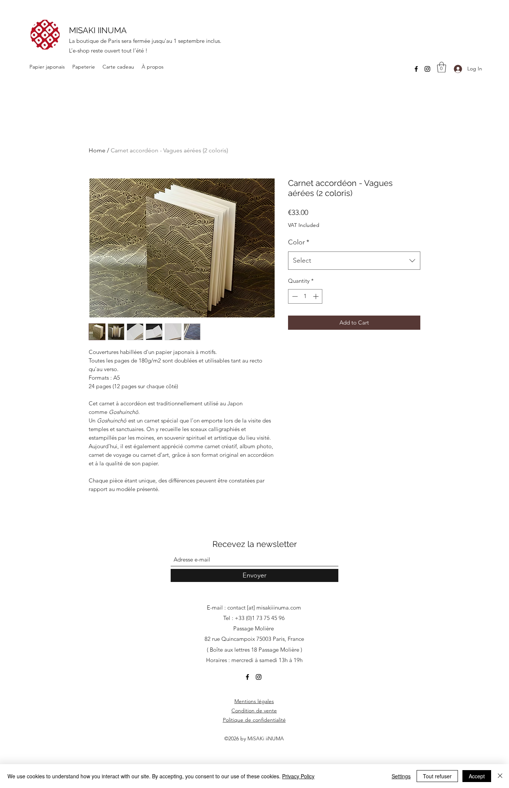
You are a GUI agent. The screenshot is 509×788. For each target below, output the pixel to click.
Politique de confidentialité (254, 719)
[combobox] (354, 260)
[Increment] (317, 296)
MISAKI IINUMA (98, 30)
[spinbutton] (305, 296)
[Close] (500, 776)
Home (97, 150)
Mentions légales (254, 701)
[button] (441, 67)
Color (298, 242)
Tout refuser (437, 776)
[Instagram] (427, 69)
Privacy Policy (298, 776)
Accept (477, 776)
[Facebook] (416, 69)
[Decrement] (294, 296)
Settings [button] (401, 776)
